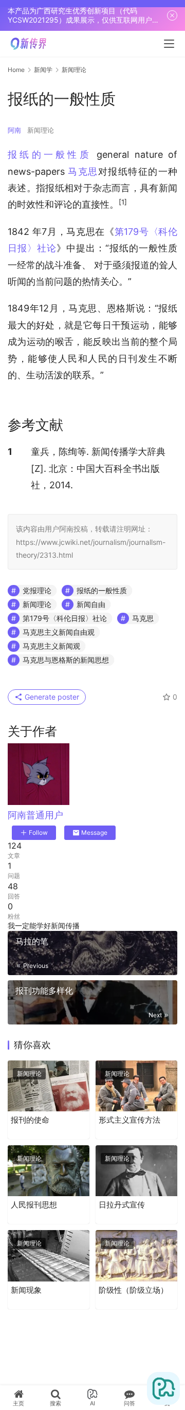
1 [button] (10, 451)
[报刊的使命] (48, 1085)
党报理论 (37, 590)
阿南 (14, 130)
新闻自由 (91, 604)
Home (16, 70)
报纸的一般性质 (49, 154)
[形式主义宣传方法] (136, 1085)
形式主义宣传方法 (129, 1120)
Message (94, 832)
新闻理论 (40, 130)
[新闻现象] (48, 1255)
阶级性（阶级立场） (133, 1290)
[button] (123, 204)
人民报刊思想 (34, 1205)
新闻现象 (26, 1290)
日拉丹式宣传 (122, 1205)
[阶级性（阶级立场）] (136, 1255)
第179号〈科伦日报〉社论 (65, 618)
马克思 (83, 171)
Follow (38, 832)
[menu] (169, 43)
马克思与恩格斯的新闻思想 (66, 659)
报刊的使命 (30, 1120)
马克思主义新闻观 (51, 646)
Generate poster (51, 696)
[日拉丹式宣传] (136, 1170)
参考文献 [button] (35, 424)
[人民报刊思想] (48, 1170)
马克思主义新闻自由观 (59, 632)
